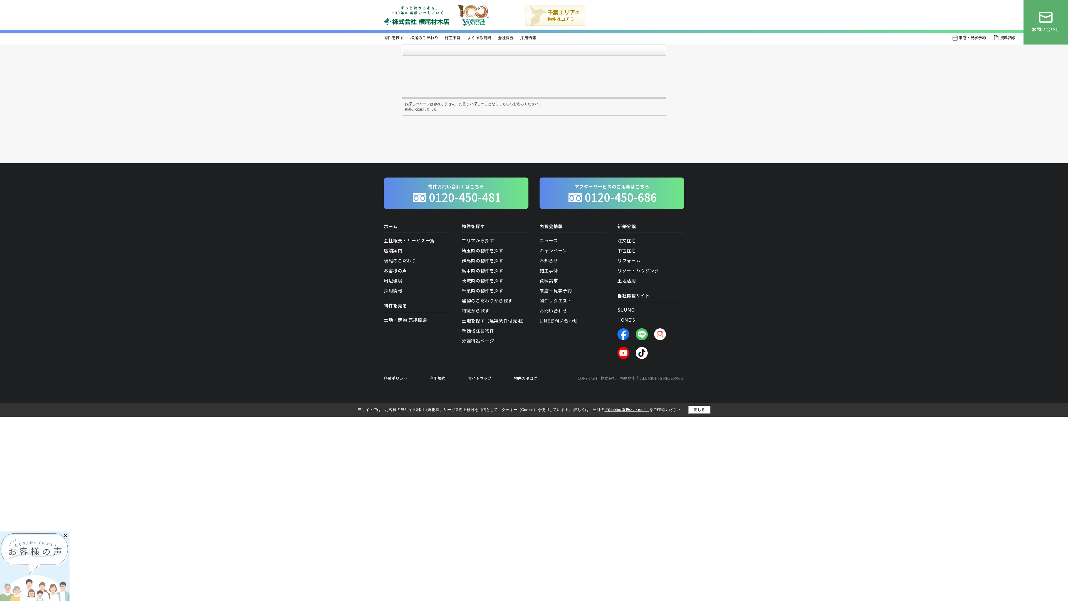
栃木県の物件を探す (482, 270)
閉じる (699, 410)
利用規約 (437, 378)
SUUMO (626, 309)
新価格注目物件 (478, 330)
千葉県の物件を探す (482, 290)
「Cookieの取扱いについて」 (627, 410)
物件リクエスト (556, 300)
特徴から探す (476, 310)
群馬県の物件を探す (482, 260)
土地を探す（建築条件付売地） (494, 320)
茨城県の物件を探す (482, 280)
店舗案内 (393, 250)
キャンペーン (553, 250)
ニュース (549, 240)
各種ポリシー (395, 378)
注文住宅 (626, 240)
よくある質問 (479, 37)
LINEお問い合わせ (559, 320)
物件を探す (394, 37)
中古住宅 (626, 250)
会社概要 (506, 37)
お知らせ (549, 260)
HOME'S (626, 319)
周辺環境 (393, 280)
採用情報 (528, 37)
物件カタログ (525, 378)
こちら (504, 104)
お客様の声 (395, 270)
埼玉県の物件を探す (482, 250)
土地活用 (626, 280)
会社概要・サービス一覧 (409, 240)
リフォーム (629, 260)
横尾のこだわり (424, 37)
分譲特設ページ (478, 340)
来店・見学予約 (972, 37)
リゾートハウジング (638, 270)
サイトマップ (479, 378)
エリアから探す (478, 240)
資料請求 (1008, 37)
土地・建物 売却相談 (405, 319)
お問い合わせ (553, 310)
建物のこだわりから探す (487, 300)
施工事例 (453, 37)
